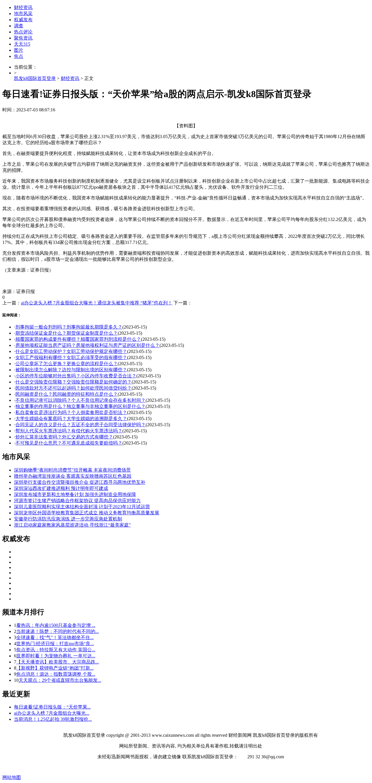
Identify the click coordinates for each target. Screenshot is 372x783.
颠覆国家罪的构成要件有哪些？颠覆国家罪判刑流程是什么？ (78, 339)
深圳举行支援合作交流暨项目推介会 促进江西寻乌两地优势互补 (79, 482)
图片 (18, 50)
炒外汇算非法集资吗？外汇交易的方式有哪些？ (64, 436)
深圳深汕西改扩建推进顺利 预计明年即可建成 (61, 488)
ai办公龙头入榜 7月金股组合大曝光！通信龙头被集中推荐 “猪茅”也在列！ (96, 302)
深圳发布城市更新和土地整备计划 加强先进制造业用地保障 (75, 494)
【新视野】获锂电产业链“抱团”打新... (55, 668)
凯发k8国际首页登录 (35, 78)
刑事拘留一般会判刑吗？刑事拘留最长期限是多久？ (68, 326)
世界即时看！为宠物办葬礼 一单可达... (55, 655)
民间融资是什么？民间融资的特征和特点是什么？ (66, 394)
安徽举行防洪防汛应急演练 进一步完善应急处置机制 (68, 518)
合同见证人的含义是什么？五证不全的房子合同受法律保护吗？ (80, 424)
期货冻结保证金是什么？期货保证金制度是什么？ (66, 333)
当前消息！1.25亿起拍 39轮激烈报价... (53, 719)
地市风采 (23, 13)
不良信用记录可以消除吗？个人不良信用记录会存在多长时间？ (80, 400)
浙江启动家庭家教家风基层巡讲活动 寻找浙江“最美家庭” (72, 524)
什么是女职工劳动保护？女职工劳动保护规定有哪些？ (71, 351)
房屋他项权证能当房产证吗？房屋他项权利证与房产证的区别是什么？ (87, 345)
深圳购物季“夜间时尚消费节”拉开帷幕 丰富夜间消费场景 (72, 470)
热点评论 (23, 31)
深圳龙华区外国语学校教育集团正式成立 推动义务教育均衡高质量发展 (86, 512)
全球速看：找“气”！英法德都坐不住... (55, 637)
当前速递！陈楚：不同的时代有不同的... (57, 631)
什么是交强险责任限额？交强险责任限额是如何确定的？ (73, 381)
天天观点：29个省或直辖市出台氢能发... (60, 680)
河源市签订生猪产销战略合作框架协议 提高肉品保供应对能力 (77, 500)
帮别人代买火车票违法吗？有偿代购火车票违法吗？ (68, 430)
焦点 (18, 56)
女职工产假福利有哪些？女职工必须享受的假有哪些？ (71, 357)
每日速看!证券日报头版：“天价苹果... (52, 706)
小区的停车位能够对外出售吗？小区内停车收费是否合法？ (75, 375)
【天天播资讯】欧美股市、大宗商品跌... (57, 661)
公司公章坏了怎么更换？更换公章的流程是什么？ (66, 363)
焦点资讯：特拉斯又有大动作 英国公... (55, 649)
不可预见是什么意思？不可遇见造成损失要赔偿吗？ (68, 442)
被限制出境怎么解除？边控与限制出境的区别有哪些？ (71, 369)
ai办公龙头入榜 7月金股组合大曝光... (51, 713)
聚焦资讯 (23, 37)
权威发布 (23, 19)
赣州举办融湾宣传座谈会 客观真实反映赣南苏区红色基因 (72, 476)
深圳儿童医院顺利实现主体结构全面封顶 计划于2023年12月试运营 (82, 506)
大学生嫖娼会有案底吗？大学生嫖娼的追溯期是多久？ (71, 418)
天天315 (22, 44)
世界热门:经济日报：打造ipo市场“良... (55, 643)
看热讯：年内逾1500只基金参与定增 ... (55, 625)
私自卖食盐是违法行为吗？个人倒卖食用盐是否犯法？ (71, 412)
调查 (18, 25)
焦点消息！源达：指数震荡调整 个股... (55, 674)
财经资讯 (23, 7)
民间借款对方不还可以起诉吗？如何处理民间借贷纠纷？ (73, 388)
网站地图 (11, 777)
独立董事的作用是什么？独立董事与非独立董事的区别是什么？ (80, 406)
